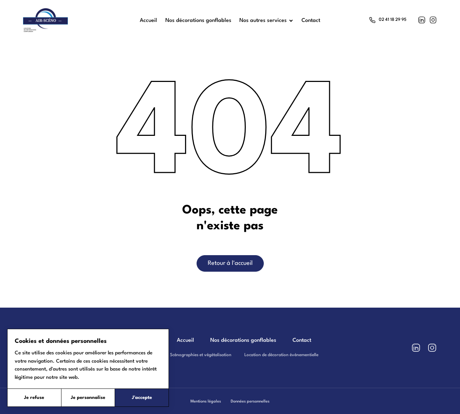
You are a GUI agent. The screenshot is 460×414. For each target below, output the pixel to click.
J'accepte (142, 397)
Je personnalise (88, 397)
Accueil (185, 340)
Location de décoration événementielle (281, 355)
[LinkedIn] (422, 20)
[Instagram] (433, 20)
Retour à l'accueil (230, 263)
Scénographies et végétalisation (200, 355)
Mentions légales (205, 401)
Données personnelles (250, 401)
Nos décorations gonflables (243, 340)
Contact (302, 340)
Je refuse (34, 397)
